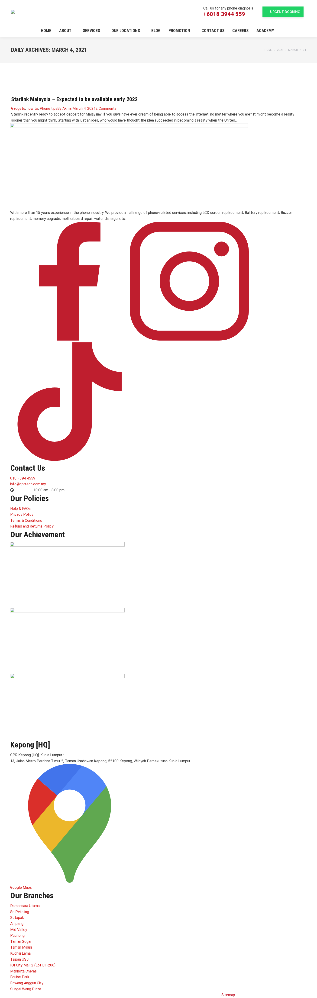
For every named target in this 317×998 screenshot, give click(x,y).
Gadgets (18, 108)
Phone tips (48, 108)
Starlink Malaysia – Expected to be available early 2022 (74, 99)
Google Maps (21, 887)
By (64, 108)
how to (32, 108)
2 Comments (106, 108)
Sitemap (228, 995)
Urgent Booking (285, 12)
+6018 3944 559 (224, 14)
